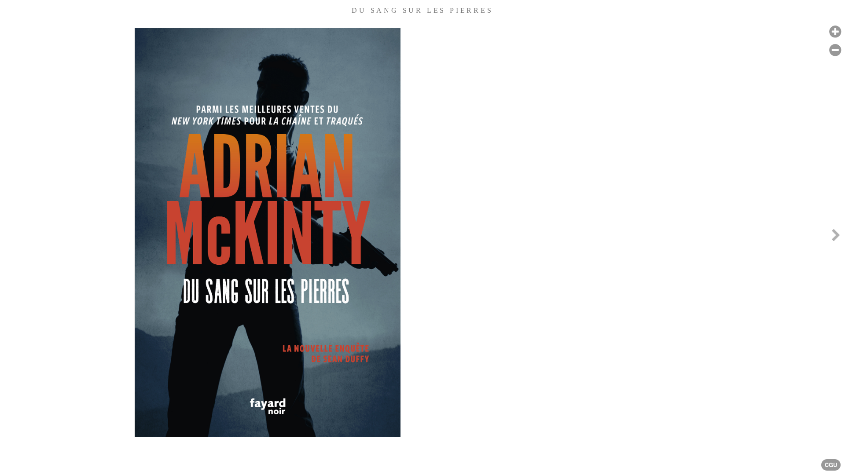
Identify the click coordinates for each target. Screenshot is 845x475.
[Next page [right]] (836, 237)
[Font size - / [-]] (835, 50)
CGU (831, 465)
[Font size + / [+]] (835, 32)
